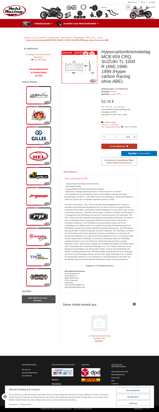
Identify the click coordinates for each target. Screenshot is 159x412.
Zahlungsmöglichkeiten (30, 373)
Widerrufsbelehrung (118, 375)
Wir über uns (26, 370)
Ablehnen (133, 403)
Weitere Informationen (122, 163)
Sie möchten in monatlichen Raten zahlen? (119, 161)
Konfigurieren (133, 397)
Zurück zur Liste (31, 38)
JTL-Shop (145, 409)
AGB (112, 381)
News (143, 2)
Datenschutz (26, 404)
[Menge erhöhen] (134, 137)
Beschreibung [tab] (70, 172)
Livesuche (114, 384)
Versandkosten (27, 376)
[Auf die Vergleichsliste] (85, 54)
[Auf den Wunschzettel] (92, 54)
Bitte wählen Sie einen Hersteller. (37, 299)
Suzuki (113, 91)
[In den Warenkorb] (64, 48)
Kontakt (152, 2)
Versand (121, 107)
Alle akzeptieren (133, 390)
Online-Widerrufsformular (119, 372)
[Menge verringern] (104, 137)
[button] (135, 7)
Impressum (13, 404)
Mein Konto (132, 2)
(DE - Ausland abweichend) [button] (110, 127)
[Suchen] (128, 7)
